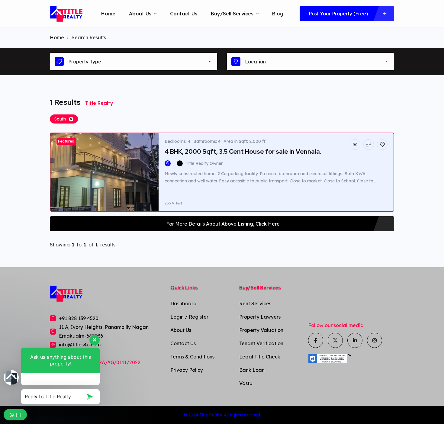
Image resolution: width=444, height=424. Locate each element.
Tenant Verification (261, 343)
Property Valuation (261, 330)
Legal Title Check (259, 357)
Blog (277, 14)
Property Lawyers (260, 317)
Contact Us (183, 14)
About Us (140, 14)
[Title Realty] (66, 13)
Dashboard (183, 303)
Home (108, 14)
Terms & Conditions (192, 357)
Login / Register (189, 317)
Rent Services (255, 303)
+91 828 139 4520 (78, 318)
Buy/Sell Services (232, 14)
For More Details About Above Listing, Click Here (223, 224)
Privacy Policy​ (186, 370)
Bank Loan (252, 370)
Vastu (246, 383)
